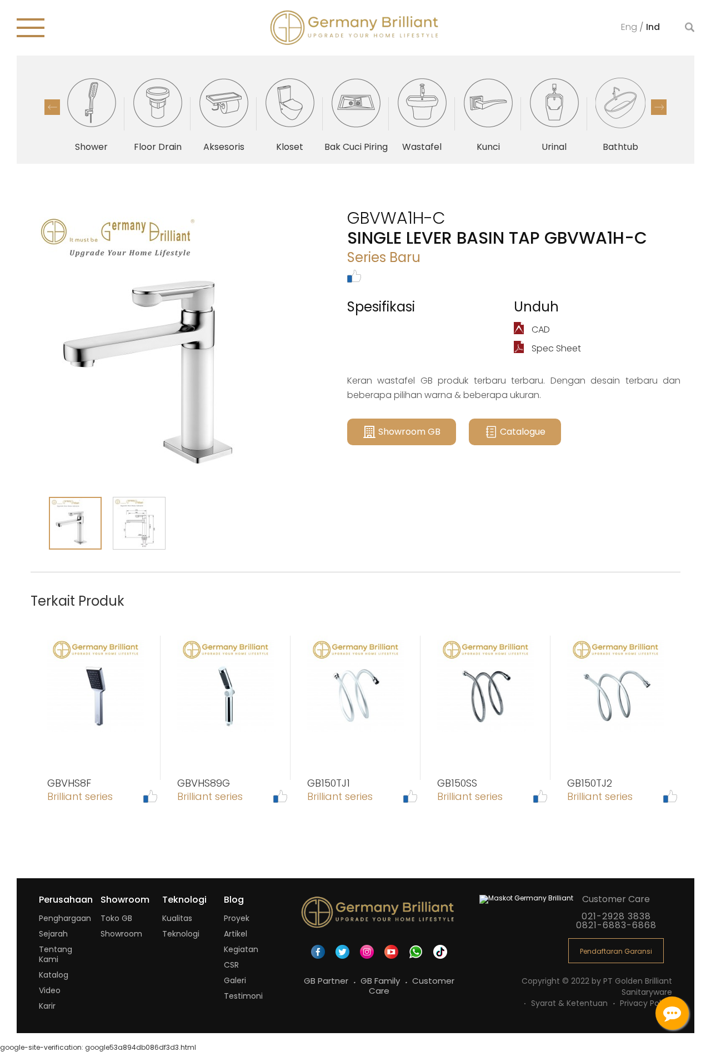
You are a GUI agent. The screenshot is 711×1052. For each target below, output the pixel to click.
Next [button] (659, 107)
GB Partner (327, 980)
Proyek (236, 918)
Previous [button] (52, 107)
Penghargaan (65, 918)
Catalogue (522, 431)
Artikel (235, 933)
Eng (630, 26)
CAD (539, 329)
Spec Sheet (555, 348)
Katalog (53, 974)
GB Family (381, 980)
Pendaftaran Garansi (616, 951)
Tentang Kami (55, 954)
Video (50, 990)
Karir (47, 1005)
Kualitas (177, 918)
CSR (231, 964)
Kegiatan (241, 949)
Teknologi (180, 933)
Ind (653, 26)
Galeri (235, 980)
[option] (91, 114)
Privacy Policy (646, 1003)
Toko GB (116, 918)
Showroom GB (409, 431)
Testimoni (243, 995)
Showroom (121, 933)
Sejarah (53, 933)
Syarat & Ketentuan (570, 1003)
